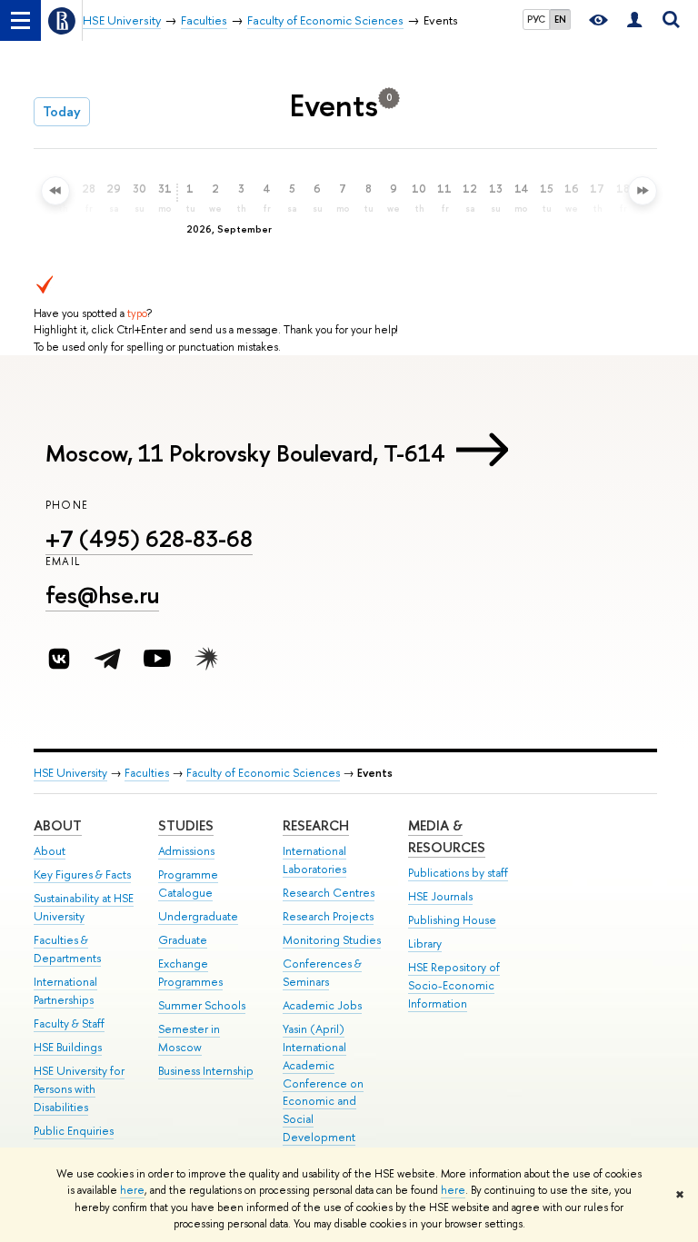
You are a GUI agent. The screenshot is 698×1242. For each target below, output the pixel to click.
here (132, 1190)
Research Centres (328, 892)
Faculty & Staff (69, 1023)
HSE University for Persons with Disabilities (79, 1089)
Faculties (147, 772)
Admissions (186, 851)
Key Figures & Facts (82, 874)
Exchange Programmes (190, 972)
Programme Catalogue (188, 883)
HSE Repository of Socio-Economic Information (454, 985)
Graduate (182, 940)
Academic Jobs (322, 1005)
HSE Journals (440, 896)
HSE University (70, 772)
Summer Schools (201, 1005)
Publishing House (452, 920)
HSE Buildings (68, 1047)
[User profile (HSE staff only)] (634, 20)
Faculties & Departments (67, 949)
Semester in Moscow (189, 1038)
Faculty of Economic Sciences (263, 772)
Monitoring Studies (332, 940)
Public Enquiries (74, 1130)
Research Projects (328, 916)
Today (62, 111)
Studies (186, 825)
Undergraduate (198, 916)
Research (316, 825)
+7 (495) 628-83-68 (149, 538)
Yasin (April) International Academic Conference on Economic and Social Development (323, 1083)
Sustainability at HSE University (84, 907)
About (58, 825)
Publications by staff (458, 872)
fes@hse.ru (102, 595)
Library (425, 943)
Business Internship (206, 1070)
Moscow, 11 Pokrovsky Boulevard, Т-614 (245, 453)
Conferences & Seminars (322, 972)
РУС (536, 19)
